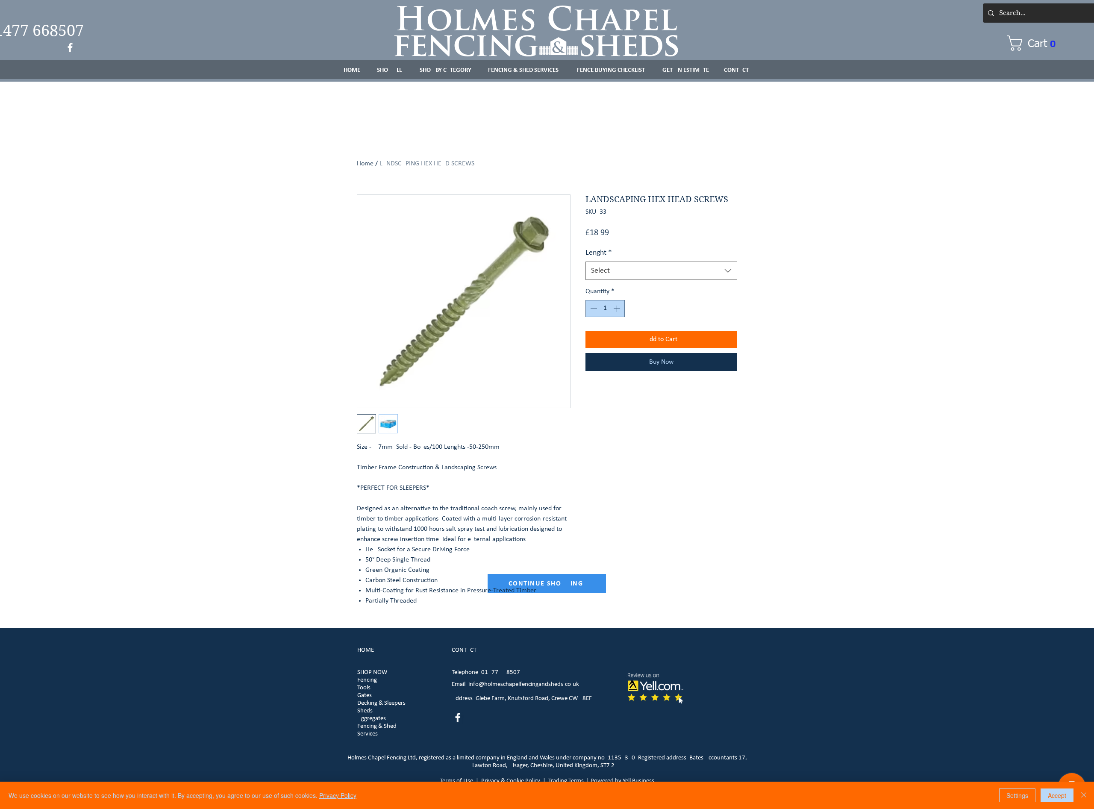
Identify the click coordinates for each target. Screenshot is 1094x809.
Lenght (598, 253)
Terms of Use (456, 781)
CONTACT (464, 650)
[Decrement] (593, 308)
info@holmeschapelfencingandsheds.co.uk (523, 684)
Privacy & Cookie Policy (510, 781)
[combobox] (661, 271)
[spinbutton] (605, 308)
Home (365, 163)
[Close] (1084, 795)
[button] (1036, 43)
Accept (1057, 795)
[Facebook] (70, 47)
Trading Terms (566, 781)
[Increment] (617, 308)
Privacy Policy (337, 795)
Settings (1017, 795)
